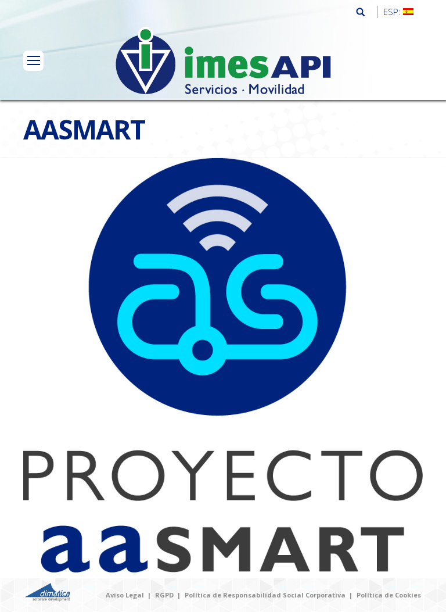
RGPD (164, 594)
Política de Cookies (389, 594)
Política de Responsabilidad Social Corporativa (265, 594)
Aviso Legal (125, 594)
